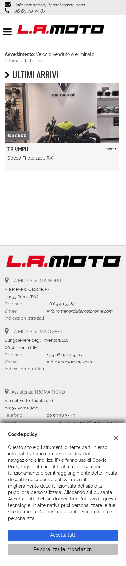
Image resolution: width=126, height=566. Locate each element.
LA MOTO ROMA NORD (36, 280)
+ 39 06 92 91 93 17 (65, 354)
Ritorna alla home (23, 60)
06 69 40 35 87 (29, 11)
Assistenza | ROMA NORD (38, 392)
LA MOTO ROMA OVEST (37, 331)
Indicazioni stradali (24, 318)
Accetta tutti (63, 535)
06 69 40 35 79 (61, 415)
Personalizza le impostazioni (63, 549)
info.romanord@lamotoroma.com (50, 4)
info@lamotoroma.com (69, 361)
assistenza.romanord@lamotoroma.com (86, 422)
